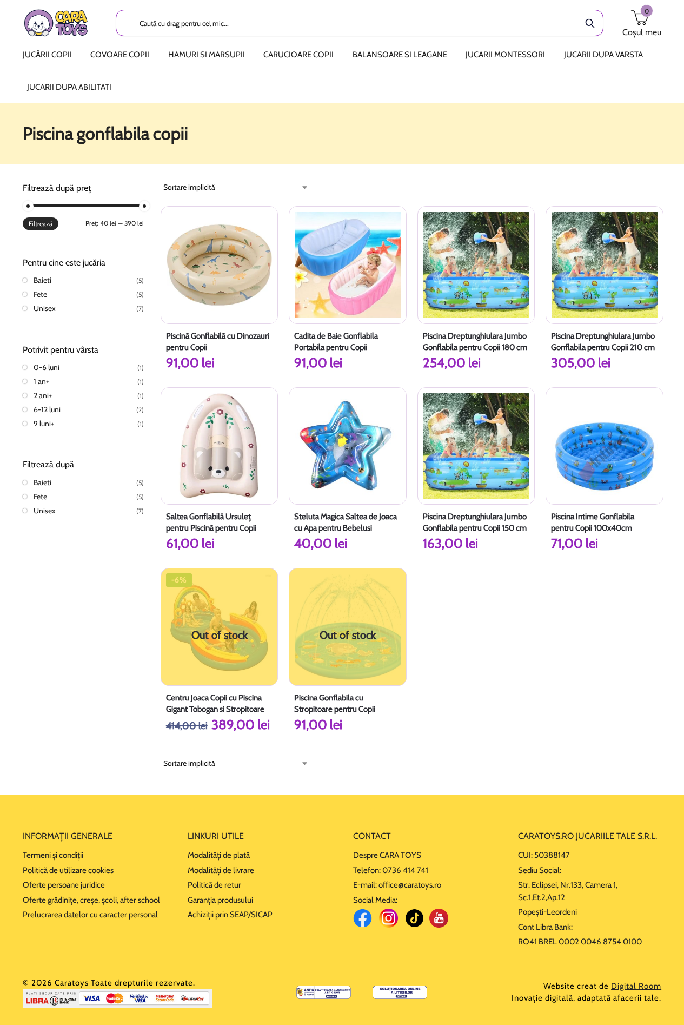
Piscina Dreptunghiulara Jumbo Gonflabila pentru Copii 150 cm (475, 522)
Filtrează (40, 224)
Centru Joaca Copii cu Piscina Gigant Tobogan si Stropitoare (215, 703)
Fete (40, 294)
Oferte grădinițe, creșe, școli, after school (91, 900)
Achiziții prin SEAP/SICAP (230, 915)
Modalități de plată (219, 855)
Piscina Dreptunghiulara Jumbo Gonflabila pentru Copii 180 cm (475, 341)
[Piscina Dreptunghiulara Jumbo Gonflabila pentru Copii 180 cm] (476, 265)
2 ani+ (43, 395)
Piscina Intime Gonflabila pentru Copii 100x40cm (592, 522)
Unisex (45, 308)
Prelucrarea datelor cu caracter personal (90, 915)
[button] (641, 22)
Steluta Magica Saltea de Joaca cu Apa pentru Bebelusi (345, 522)
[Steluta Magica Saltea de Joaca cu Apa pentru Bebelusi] (348, 446)
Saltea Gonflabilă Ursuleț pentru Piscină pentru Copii (211, 522)
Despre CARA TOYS (387, 855)
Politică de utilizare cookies (68, 870)
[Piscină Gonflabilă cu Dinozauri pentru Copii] (219, 265)
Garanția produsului (220, 900)
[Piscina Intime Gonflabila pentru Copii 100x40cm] (604, 446)
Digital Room (636, 986)
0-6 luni (46, 367)
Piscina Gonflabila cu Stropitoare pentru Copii (334, 703)
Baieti (42, 280)
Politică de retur (214, 885)
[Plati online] (117, 998)
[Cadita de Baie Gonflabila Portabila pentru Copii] (348, 265)
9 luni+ (44, 423)
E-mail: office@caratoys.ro (397, 885)
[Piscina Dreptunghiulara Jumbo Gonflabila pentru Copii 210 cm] (604, 265)
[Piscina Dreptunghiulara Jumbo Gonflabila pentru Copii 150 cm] (476, 446)
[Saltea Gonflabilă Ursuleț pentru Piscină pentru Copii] (219, 446)
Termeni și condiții (53, 855)
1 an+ (41, 381)
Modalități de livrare (221, 870)
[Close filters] (147, 188)
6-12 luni (47, 409)
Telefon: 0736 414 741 (390, 870)
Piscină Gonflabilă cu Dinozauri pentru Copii (217, 341)
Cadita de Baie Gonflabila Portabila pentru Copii (336, 341)
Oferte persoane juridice (64, 885)
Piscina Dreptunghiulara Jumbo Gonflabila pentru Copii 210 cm (603, 341)
